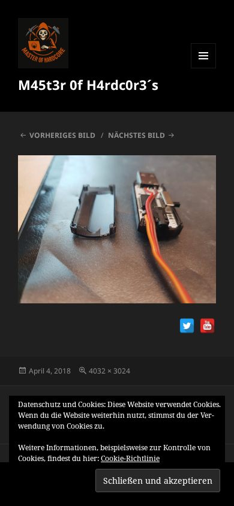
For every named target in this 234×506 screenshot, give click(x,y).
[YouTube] (207, 325)
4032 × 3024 (109, 371)
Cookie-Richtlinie (130, 458)
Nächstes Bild (136, 135)
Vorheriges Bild (62, 135)
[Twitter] (186, 325)
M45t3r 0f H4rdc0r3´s (88, 85)
